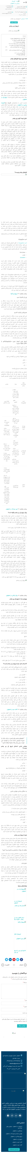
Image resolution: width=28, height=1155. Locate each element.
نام (26, 1000)
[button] (14, 1149)
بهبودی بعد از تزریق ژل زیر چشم (18, 45)
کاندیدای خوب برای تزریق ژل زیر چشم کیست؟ (17, 47)
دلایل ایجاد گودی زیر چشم (19, 40)
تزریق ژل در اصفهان (17, 1139)
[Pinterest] (14, 959)
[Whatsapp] (16, 1115)
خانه (27, 19)
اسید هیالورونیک (22, 243)
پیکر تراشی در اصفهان (12, 595)
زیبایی (22, 19)
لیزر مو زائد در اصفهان (12, 509)
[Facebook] (21, 959)
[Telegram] (6, 959)
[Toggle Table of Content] (23, 36)
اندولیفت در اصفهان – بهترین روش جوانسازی (14, 1127)
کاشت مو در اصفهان (12, 709)
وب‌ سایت (24, 1013)
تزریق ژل (15, 22)
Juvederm (22, 258)
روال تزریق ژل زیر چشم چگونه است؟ (18, 43)
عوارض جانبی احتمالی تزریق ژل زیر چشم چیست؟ (17, 50)
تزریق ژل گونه (14, 294)
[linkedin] (10, 959)
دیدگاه (25, 982)
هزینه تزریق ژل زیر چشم (21, 53)
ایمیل (25, 1007)
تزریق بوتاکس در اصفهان (16, 1136)
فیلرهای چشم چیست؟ (20, 42)
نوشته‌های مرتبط (21, 55)
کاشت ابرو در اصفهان (17, 1142)
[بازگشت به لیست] (14, 965)
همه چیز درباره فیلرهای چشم (18, 39)
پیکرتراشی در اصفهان (17, 1131)
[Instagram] (12, 1115)
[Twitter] (17, 959)
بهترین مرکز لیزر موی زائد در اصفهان (14, 1134)
